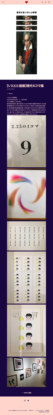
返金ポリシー (31, 410)
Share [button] (11, 93)
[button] (3, 2)
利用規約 (47, 410)
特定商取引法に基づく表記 (44, 411)
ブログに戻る (27, 393)
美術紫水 (14, 410)
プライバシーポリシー (40, 410)
